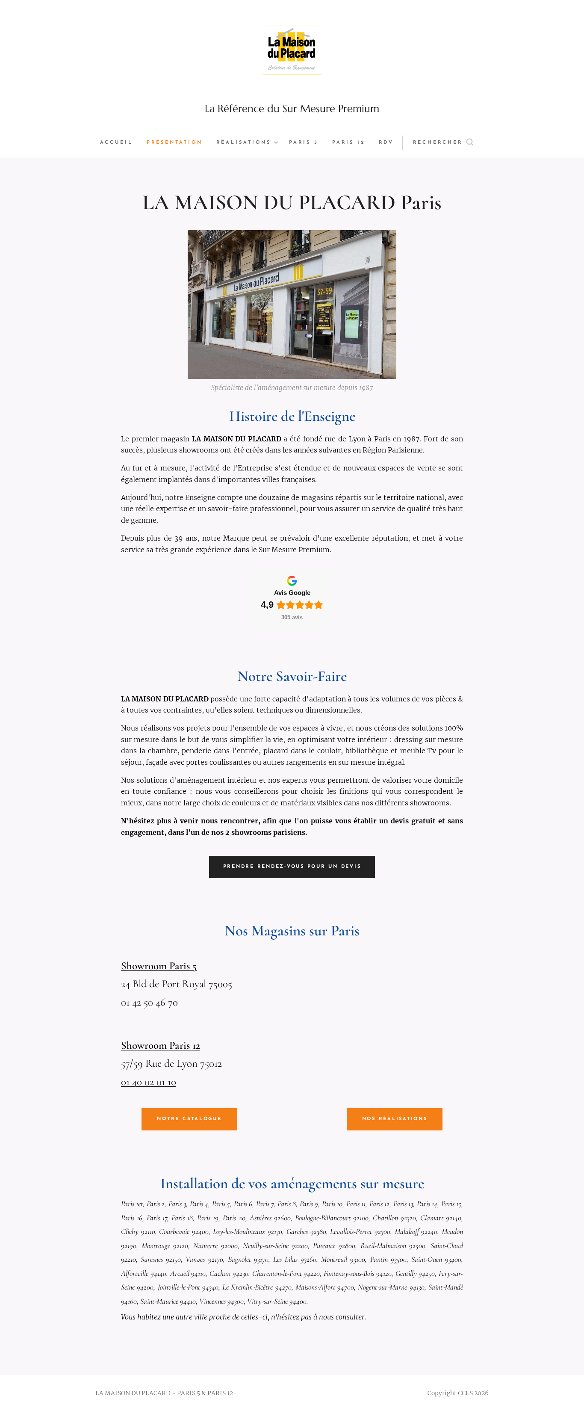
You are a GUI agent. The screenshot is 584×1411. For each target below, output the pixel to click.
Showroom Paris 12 (160, 1045)
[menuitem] (120, 143)
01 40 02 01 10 (148, 1081)
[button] (443, 143)
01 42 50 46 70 (149, 1002)
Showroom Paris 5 (159, 965)
